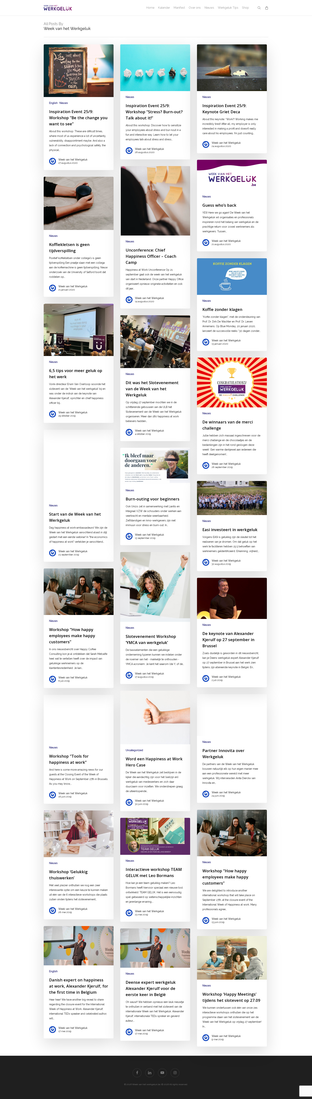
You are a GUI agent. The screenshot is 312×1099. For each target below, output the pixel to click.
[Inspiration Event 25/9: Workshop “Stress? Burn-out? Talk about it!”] (155, 101)
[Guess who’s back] (232, 205)
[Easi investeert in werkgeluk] (232, 526)
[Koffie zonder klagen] (232, 304)
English (53, 103)
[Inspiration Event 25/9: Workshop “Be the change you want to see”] (79, 107)
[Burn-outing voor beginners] (155, 496)
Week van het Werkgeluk (72, 159)
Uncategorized (134, 750)
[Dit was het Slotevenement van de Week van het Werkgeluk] (155, 378)
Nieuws (63, 103)
